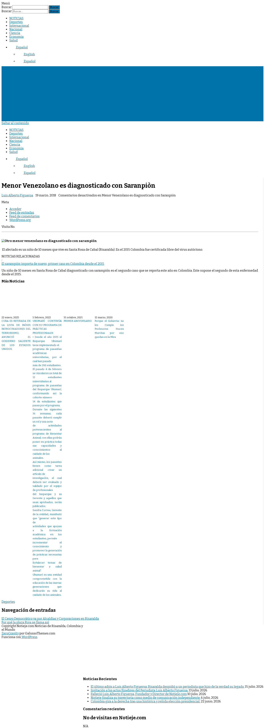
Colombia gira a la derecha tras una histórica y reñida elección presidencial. (145, 701)
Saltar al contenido (15, 123)
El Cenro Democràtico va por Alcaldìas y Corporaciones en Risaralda (50, 618)
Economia (16, 37)
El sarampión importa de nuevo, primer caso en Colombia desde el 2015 (53, 264)
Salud (13, 40)
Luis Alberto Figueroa (17, 195)
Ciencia (14, 33)
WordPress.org (20, 220)
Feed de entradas (21, 212)
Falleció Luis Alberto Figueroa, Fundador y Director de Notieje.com (139, 694)
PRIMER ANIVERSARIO (78, 320)
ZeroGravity (10, 633)
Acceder (15, 209)
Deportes (16, 22)
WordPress (29, 637)
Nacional (15, 29)
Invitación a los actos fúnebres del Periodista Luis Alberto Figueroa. (139, 690)
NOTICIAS (16, 18)
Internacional (19, 26)
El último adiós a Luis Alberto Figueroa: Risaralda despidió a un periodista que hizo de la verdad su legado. (167, 686)
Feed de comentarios (24, 216)
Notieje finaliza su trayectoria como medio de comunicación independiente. (145, 698)
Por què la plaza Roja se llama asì (25, 622)
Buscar (7, 7)
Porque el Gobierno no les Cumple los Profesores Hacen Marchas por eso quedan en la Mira (109, 328)
